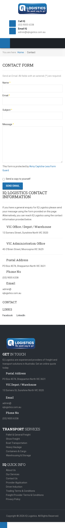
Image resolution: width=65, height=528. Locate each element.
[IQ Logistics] (32, 8)
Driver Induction (14, 486)
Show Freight (13, 439)
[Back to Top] (3, 525)
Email (6, 95)
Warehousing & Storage (18, 455)
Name (6, 82)
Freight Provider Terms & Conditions (25, 495)
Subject (7, 110)
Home (21, 52)
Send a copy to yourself (18, 178)
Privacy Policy (13, 499)
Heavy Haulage (14, 447)
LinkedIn (20, 315)
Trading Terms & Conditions (20, 491)
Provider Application (16, 482)
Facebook (7, 315)
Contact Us (12, 478)
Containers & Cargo (16, 451)
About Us (11, 470)
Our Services (12, 474)
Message (8, 124)
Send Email (13, 185)
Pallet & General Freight (18, 434)
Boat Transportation (16, 443)
